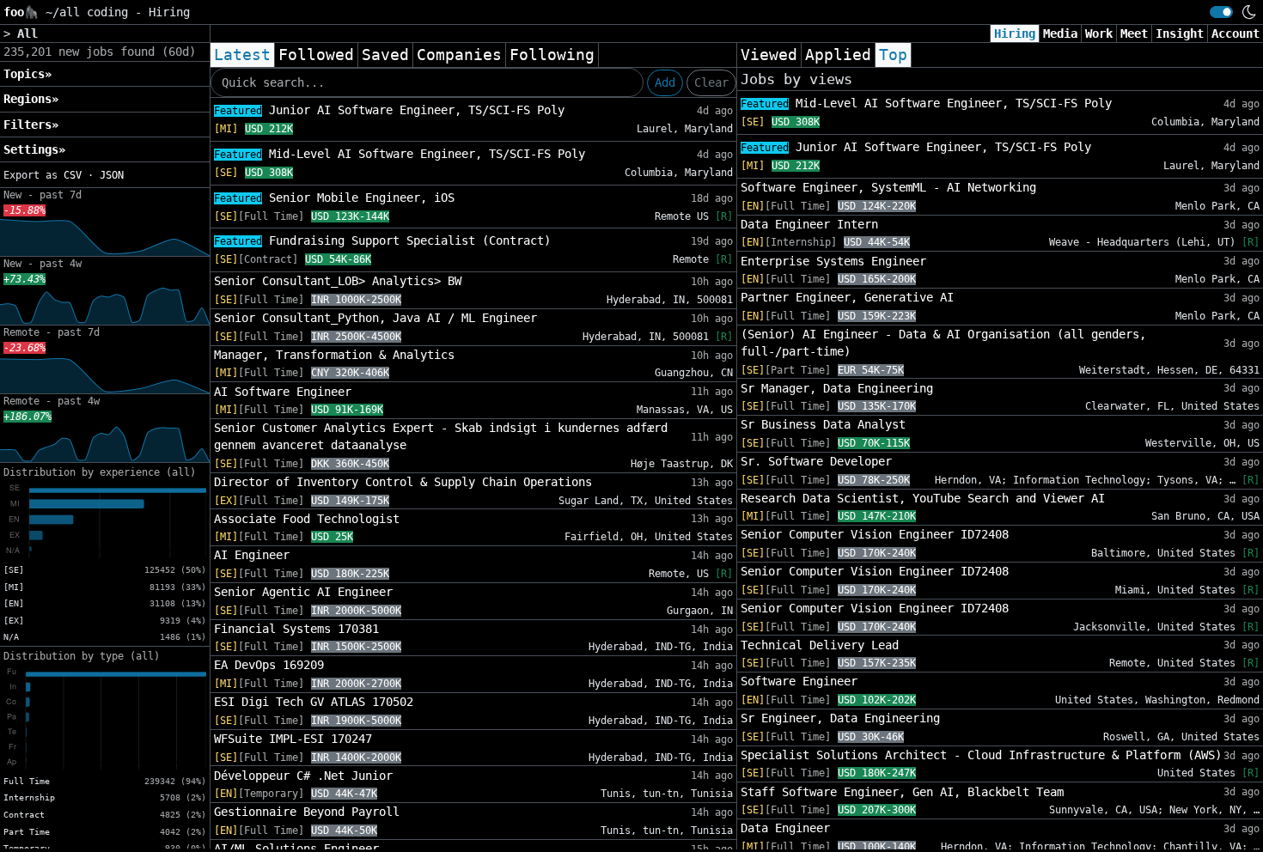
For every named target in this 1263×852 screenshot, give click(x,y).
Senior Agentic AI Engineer (303, 592)
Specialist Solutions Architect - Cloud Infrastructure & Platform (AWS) (981, 755)
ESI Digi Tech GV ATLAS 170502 (313, 702)
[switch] (1221, 12)
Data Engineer (785, 828)
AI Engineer (252, 555)
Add (665, 82)
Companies (459, 55)
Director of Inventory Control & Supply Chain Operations (403, 482)
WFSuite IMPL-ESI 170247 (293, 739)
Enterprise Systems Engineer (833, 261)
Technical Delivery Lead (820, 645)
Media (1060, 33)
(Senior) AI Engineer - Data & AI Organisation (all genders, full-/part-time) (943, 342)
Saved (385, 55)
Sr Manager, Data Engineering (837, 388)
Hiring (1014, 33)
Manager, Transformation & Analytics (334, 355)
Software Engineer (799, 681)
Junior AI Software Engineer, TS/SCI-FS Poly (389, 110)
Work (1099, 33)
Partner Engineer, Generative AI (847, 297)
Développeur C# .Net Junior (303, 775)
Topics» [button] (27, 74)
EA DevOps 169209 (269, 665)
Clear (711, 82)
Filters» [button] (30, 124)
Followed (316, 55)
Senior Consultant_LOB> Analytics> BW (337, 281)
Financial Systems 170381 (296, 629)
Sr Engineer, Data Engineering (840, 718)
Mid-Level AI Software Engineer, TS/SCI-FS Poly (399, 154)
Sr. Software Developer (816, 461)
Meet (1134, 33)
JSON (112, 175)
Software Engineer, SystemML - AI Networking (888, 187)
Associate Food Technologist (307, 519)
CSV (73, 175)
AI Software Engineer (282, 392)
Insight (1180, 33)
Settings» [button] (34, 149)
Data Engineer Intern (809, 224)
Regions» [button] (30, 99)
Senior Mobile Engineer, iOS (334, 197)
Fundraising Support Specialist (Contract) (382, 240)
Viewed (769, 55)
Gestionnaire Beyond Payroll (307, 812)
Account (1235, 33)
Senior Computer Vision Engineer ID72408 (875, 534)
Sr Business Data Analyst (823, 424)
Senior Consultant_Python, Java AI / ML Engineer (375, 318)
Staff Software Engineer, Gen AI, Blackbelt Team (902, 792)
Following (552, 55)
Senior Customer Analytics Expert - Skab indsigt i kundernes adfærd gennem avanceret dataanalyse (441, 436)
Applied (838, 55)
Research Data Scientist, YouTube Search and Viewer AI (923, 498)
